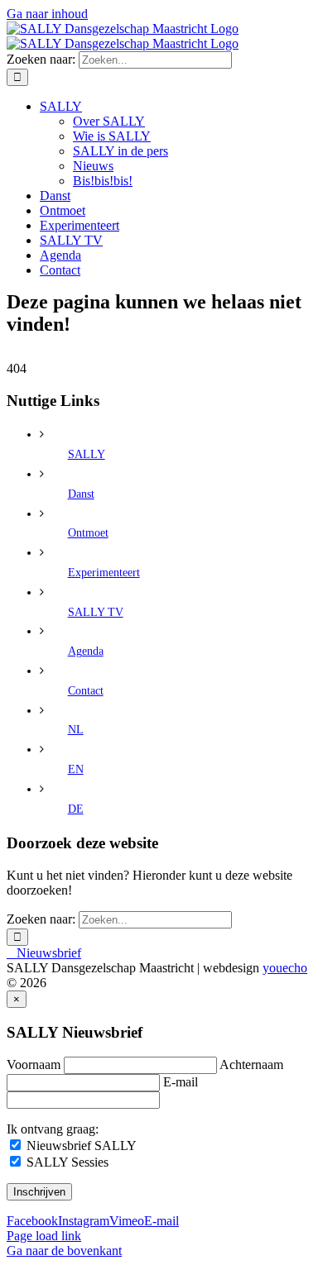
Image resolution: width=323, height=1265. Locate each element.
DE (76, 809)
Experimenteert (104, 572)
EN (76, 769)
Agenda (86, 651)
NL (76, 729)
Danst (81, 494)
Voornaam (33, 1064)
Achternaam (251, 1064)
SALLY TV (95, 612)
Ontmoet (88, 533)
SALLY (86, 454)
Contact (86, 691)
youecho (285, 968)
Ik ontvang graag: (53, 1129)
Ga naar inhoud (47, 14)
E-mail (180, 1082)
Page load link (44, 1236)
